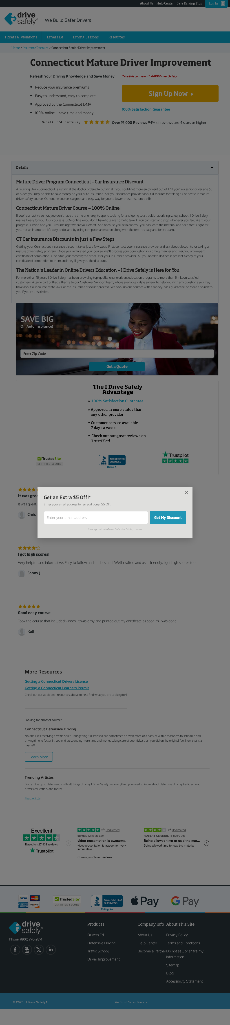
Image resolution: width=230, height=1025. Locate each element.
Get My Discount (168, 518)
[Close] (186, 492)
